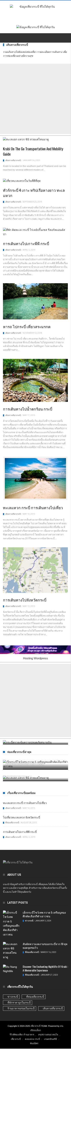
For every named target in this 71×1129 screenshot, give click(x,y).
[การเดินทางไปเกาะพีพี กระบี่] (35, 233)
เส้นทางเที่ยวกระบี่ (13, 160)
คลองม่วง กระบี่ (32, 1039)
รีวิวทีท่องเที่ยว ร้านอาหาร (22, 1034)
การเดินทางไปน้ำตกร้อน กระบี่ (27, 408)
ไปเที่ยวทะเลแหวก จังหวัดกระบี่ (21, 817)
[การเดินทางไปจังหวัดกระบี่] (35, 570)
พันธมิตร (34, 1043)
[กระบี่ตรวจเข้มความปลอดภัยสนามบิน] (35, 742)
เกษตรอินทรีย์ (50, 1039)
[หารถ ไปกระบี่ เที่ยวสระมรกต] (35, 302)
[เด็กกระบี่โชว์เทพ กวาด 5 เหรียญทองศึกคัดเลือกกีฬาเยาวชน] (11, 924)
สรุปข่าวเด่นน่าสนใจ (48, 1034)
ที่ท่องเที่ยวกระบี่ (26, 805)
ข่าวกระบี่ (29, 921)
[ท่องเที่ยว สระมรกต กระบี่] (35, 776)
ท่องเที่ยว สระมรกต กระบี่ (35, 798)
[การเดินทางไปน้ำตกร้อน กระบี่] (35, 381)
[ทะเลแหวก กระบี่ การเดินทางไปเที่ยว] (35, 479)
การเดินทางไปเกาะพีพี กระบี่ (26, 243)
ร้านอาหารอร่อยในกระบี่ (21, 1008)
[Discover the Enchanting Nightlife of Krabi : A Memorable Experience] (11, 970)
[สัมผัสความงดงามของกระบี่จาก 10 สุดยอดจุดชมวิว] (11, 951)
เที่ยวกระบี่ (35, 1026)
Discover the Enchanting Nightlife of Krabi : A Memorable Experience (45, 968)
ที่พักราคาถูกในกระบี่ (19, 1002)
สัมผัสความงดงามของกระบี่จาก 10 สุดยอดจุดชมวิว (45, 946)
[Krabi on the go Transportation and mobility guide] (35, 140)
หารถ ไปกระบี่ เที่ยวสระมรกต (26, 326)
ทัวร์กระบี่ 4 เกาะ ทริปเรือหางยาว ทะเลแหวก (34, 192)
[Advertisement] (35, 99)
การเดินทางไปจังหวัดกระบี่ (24, 599)
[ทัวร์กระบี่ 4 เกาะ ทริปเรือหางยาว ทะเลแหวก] (35, 181)
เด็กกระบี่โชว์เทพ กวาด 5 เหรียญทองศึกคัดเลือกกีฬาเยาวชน (44, 914)
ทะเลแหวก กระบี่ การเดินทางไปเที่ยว (33, 507)
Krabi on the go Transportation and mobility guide (33, 151)
